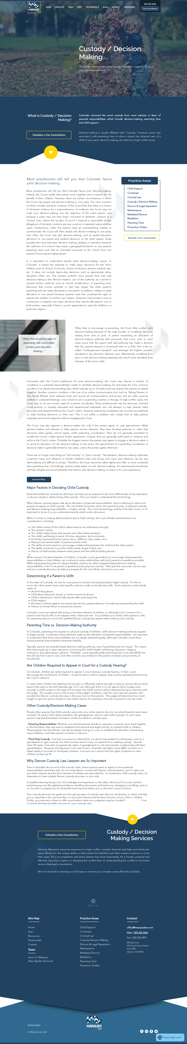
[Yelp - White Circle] (141, 1031)
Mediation (133, 218)
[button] (59, 7)
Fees (30, 931)
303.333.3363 (141, 932)
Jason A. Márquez (38, 957)
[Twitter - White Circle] (156, 1031)
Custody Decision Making (94, 940)
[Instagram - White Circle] (146, 1031)
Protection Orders (137, 227)
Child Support (135, 188)
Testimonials (34, 940)
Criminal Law (134, 197)
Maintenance (134, 210)
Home (31, 927)
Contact (32, 944)
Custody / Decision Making (142, 201)
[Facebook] (151, 1031)
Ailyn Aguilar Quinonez (40, 961)
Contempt (133, 192)
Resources (33, 935)
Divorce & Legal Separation (142, 206)
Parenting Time (135, 222)
